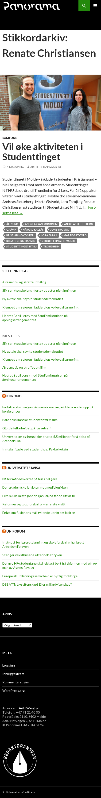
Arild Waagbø (29, 708)
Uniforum (15, 531)
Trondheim (51, 246)
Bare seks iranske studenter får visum (30, 420)
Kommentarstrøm (15, 682)
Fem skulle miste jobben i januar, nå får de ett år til (38, 496)
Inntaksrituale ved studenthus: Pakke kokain (35, 449)
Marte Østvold (75, 235)
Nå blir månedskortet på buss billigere (29, 479)
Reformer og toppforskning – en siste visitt (34, 504)
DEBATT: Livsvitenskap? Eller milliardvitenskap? (37, 584)
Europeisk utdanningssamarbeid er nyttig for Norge (40, 576)
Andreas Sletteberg (78, 223)
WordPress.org (13, 691)
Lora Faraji (49, 235)
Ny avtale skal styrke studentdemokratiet (32, 299)
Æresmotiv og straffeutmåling (24, 282)
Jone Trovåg (59, 229)
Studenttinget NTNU (21, 246)
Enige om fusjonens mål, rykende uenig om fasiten (38, 513)
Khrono (14, 396)
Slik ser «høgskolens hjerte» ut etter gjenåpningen (39, 290)
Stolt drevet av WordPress (18, 792)
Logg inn (8, 665)
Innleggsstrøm (13, 674)
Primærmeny (95, 5)
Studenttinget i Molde (58, 240)
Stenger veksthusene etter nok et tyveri (32, 555)
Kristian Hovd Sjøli (20, 235)
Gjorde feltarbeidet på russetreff (26, 428)
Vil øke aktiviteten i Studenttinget (42, 152)
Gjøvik (11, 229)
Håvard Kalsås (33, 229)
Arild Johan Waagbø (45, 167)
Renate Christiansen (20, 240)
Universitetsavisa (23, 468)
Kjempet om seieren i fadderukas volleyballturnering (40, 307)
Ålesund (12, 223)
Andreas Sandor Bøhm (41, 223)
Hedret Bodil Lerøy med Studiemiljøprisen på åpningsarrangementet (35, 318)
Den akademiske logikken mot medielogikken (35, 487)
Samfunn (10, 138)
